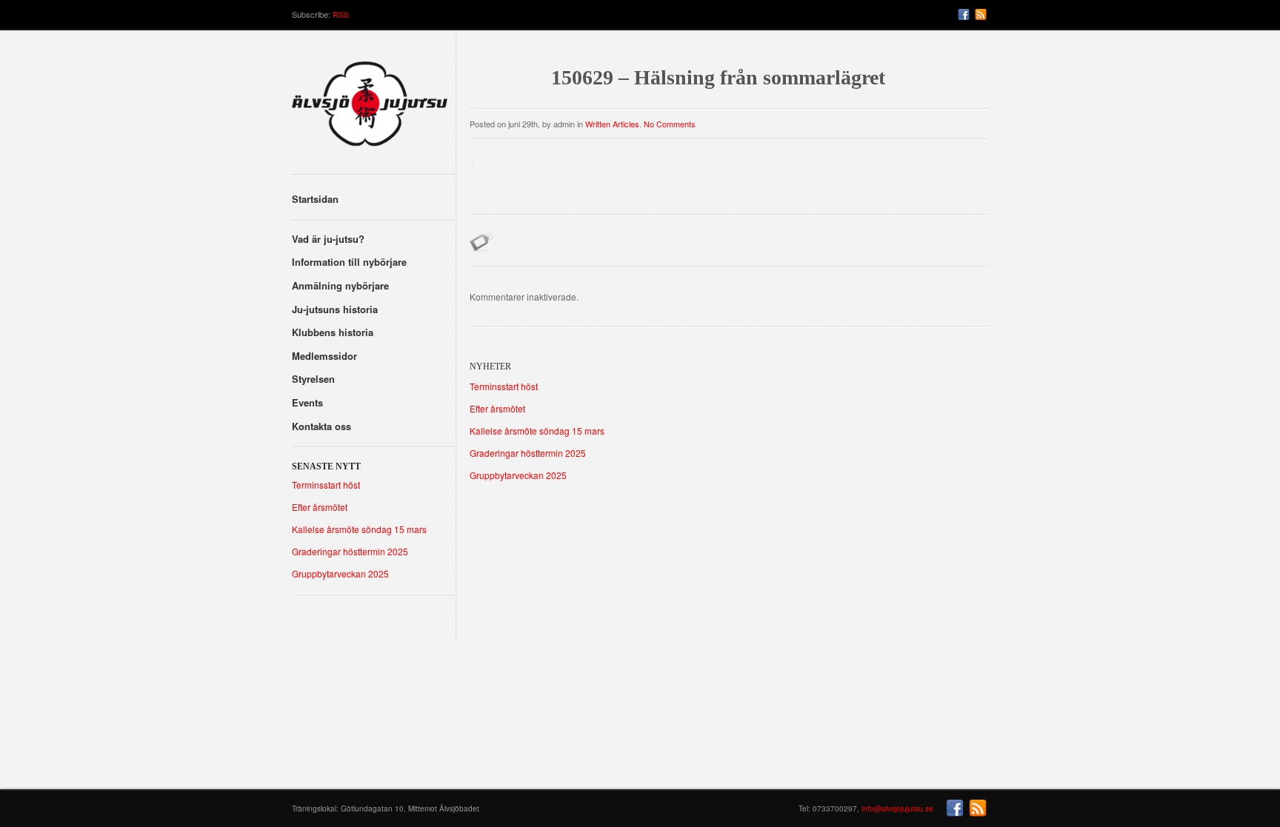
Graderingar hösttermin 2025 (350, 551)
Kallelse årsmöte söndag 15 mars (359, 529)
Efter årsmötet (319, 506)
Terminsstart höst (326, 484)
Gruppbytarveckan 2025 (340, 573)
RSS (341, 14)
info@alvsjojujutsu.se (897, 808)
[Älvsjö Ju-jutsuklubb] (373, 109)
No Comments (670, 124)
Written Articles (612, 124)
